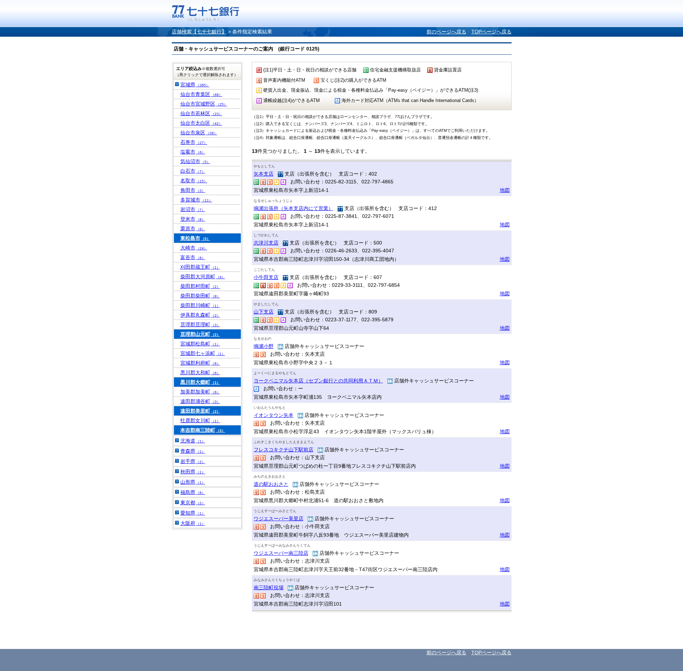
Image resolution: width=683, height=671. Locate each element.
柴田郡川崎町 (200, 305)
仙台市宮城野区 (203, 104)
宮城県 (195, 84)
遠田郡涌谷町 (200, 401)
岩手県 (192, 461)
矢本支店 (264, 174)
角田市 (192, 190)
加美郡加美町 (200, 391)
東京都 (192, 502)
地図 (505, 190)
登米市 (192, 219)
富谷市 (192, 257)
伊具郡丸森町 (200, 315)
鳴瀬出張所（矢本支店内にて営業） (293, 208)
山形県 (192, 482)
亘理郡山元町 (200, 334)
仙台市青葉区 (201, 94)
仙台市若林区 (201, 113)
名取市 (193, 180)
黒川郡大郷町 (200, 382)
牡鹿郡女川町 (200, 420)
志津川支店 (266, 243)
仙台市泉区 (198, 132)
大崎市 (193, 248)
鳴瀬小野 (264, 346)
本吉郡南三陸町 (202, 430)
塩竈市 (192, 152)
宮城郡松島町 (200, 344)
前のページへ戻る (446, 31)
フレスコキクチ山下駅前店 (283, 449)
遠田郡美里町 (200, 411)
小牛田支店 (266, 277)
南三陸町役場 (269, 587)
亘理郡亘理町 (200, 324)
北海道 (192, 441)
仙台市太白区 (201, 123)
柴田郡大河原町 (202, 276)
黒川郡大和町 (200, 372)
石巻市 (193, 142)
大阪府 (192, 523)
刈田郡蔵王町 (200, 267)
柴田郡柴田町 (200, 296)
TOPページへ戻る (491, 31)
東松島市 (195, 238)
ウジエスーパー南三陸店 (281, 553)
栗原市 (192, 228)
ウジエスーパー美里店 (278, 518)
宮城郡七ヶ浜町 (202, 353)
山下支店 (264, 312)
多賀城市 (196, 200)
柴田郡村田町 (200, 286)
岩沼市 (192, 209)
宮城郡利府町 (200, 363)
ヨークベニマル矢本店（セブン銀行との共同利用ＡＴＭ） (318, 380)
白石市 (192, 171)
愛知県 (192, 513)
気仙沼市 (195, 161)
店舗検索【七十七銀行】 (199, 31)
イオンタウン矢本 (273, 415)
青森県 (192, 451)
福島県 (192, 492)
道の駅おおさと (271, 484)
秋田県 (192, 471)
